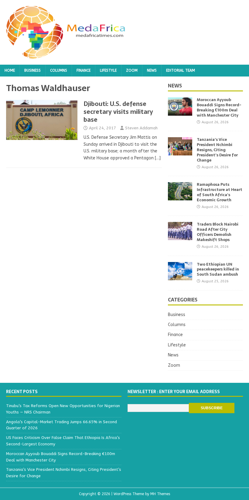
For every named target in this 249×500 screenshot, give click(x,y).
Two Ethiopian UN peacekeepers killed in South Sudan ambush (218, 269)
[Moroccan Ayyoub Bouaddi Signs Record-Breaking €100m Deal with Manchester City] (180, 112)
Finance (83, 70)
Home (10, 70)
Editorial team (180, 70)
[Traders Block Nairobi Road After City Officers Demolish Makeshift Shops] (180, 236)
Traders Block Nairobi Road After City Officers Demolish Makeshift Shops (217, 232)
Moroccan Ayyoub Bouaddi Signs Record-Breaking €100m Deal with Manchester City (219, 107)
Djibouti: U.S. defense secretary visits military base (118, 111)
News (152, 70)
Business (32, 70)
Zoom (132, 70)
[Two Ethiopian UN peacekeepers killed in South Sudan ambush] (180, 276)
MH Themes (160, 494)
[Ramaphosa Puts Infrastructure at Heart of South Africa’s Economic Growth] (180, 196)
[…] (158, 158)
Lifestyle (108, 70)
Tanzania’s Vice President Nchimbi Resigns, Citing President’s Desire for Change (217, 149)
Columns (58, 70)
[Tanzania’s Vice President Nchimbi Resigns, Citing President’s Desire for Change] (180, 152)
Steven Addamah (141, 128)
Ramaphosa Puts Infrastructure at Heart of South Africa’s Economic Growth (219, 192)
